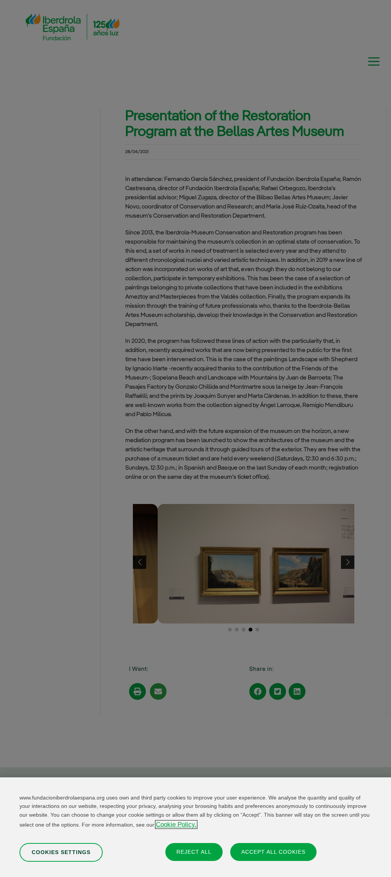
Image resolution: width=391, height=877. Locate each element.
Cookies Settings (61, 852)
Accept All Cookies (273, 852)
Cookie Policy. (176, 824)
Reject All (194, 852)
